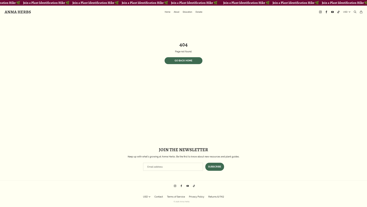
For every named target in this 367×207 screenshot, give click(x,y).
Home (167, 12)
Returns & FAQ (216, 196)
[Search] (355, 12)
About (176, 12)
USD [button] (345, 12)
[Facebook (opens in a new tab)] (326, 12)
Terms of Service (176, 196)
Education (187, 12)
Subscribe (214, 166)
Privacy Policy (196, 196)
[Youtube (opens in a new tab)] (332, 12)
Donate (199, 12)
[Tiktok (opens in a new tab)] (338, 12)
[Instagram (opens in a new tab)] (320, 12)
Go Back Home (183, 60)
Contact (158, 196)
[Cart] (361, 12)
